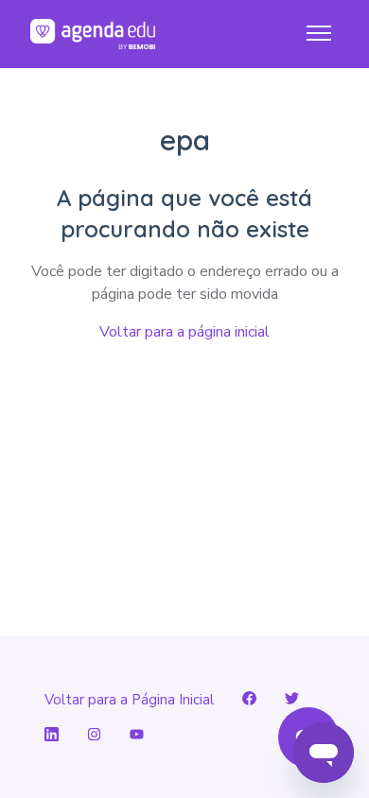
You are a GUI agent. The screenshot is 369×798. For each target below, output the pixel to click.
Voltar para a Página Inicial (129, 699)
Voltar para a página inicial (184, 331)
